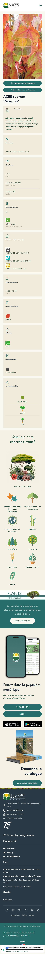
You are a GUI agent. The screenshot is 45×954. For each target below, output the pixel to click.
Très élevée (10, 224)
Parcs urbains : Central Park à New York (17, 887)
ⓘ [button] (6, 212)
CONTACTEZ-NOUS (22, 621)
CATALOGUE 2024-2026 (27, 783)
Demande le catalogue (31, 771)
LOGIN (22, 714)
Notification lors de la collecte (15, 951)
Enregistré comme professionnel (24, 90)
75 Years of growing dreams (18, 835)
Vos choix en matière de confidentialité (25, 947)
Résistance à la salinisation (18, 261)
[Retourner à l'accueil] (11, 5)
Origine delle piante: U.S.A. (17, 152)
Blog (5, 861)
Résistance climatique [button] (11, 207)
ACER (7, 174)
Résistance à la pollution (17, 253)
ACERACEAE (10, 192)
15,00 (14, 291)
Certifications (7, 900)
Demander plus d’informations (24, 83)
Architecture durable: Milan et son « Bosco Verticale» (22, 876)
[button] (41, 5)
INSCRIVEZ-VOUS (22, 707)
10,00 (7, 291)
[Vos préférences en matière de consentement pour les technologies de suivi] (4, 950)
